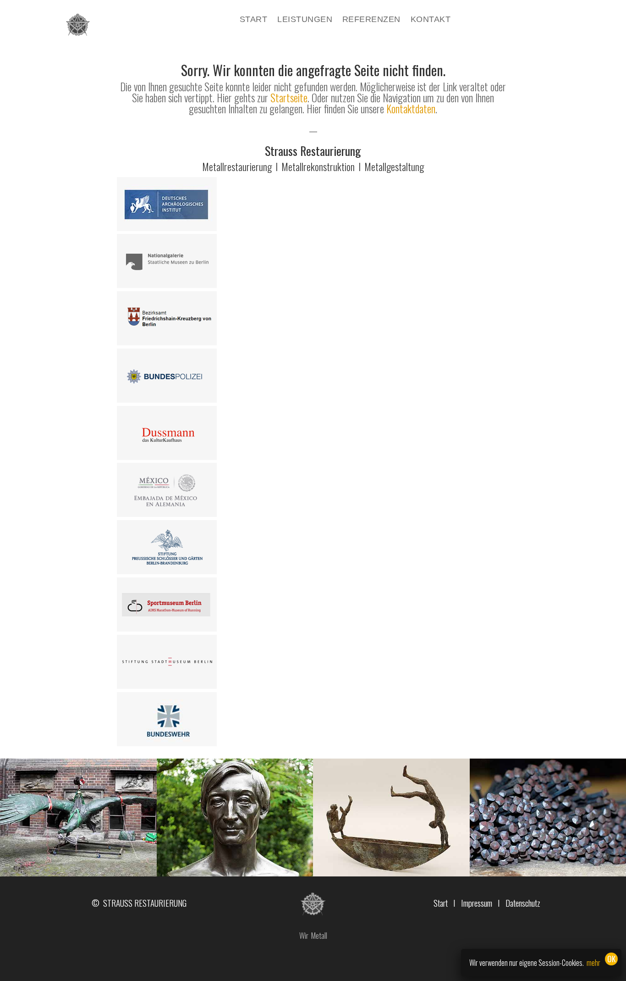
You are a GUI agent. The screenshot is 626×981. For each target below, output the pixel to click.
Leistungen (304, 20)
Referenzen (371, 20)
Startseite (289, 97)
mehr (593, 962)
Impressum (476, 902)
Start (253, 20)
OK (611, 958)
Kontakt (430, 20)
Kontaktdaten (410, 108)
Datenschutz (522, 902)
